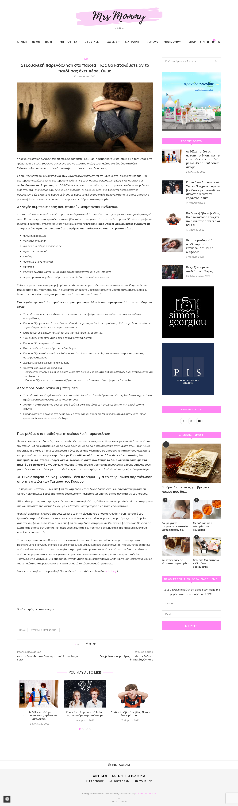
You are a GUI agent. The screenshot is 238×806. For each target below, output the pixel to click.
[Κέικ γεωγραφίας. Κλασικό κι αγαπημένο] (176, 546)
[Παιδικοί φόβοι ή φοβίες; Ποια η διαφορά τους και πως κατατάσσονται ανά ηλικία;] (130, 694)
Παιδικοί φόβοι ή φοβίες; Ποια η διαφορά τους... (130, 713)
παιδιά (22, 630)
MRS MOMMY (172, 41)
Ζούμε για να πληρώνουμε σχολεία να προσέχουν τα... (175, 526)
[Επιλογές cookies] (6, 799)
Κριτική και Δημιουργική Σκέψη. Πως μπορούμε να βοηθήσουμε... (85, 713)
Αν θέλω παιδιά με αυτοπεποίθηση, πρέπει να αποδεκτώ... (40, 715)
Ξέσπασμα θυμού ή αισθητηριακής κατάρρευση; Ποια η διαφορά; (199, 246)
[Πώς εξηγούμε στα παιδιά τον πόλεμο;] (172, 272)
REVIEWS (153, 41)
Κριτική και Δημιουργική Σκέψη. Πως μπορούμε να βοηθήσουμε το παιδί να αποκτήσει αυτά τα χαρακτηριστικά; (203, 190)
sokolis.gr (111, 571)
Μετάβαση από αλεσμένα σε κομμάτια (202, 526)
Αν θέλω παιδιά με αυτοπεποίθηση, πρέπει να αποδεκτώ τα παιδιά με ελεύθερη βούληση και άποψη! (203, 159)
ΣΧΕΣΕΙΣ (111, 41)
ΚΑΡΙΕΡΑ (117, 776)
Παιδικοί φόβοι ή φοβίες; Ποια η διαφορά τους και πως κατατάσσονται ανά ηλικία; (203, 219)
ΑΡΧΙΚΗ (22, 41)
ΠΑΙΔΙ (48, 41)
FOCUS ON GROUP (145, 793)
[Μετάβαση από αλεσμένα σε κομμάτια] (207, 509)
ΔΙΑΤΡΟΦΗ (132, 41)
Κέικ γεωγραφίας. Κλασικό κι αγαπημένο (175, 561)
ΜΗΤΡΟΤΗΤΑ (68, 41)
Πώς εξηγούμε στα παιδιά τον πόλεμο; (199, 269)
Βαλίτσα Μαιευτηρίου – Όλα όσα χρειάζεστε (206, 563)
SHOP (192, 41)
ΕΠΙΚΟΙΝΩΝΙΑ (136, 776)
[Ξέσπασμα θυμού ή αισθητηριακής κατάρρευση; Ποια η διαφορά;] (172, 245)
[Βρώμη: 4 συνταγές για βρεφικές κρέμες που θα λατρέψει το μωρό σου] (191, 463)
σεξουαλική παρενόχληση (44, 630)
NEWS (36, 41)
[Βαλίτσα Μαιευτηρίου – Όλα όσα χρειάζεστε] (207, 546)
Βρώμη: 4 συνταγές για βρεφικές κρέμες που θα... (186, 489)
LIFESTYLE (92, 41)
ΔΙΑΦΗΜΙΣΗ (100, 776)
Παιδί (85, 58)
